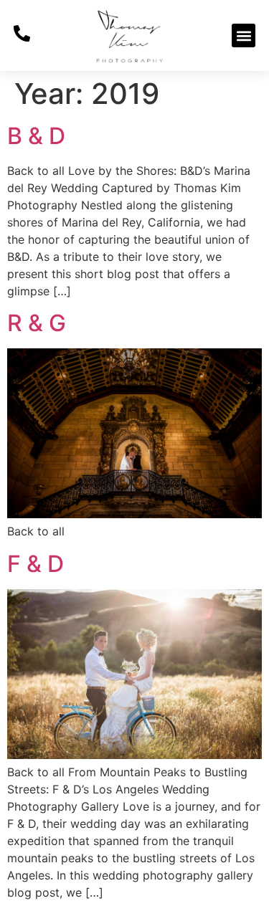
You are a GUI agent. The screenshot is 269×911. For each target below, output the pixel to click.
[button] (243, 35)
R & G (36, 323)
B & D (36, 136)
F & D (35, 564)
